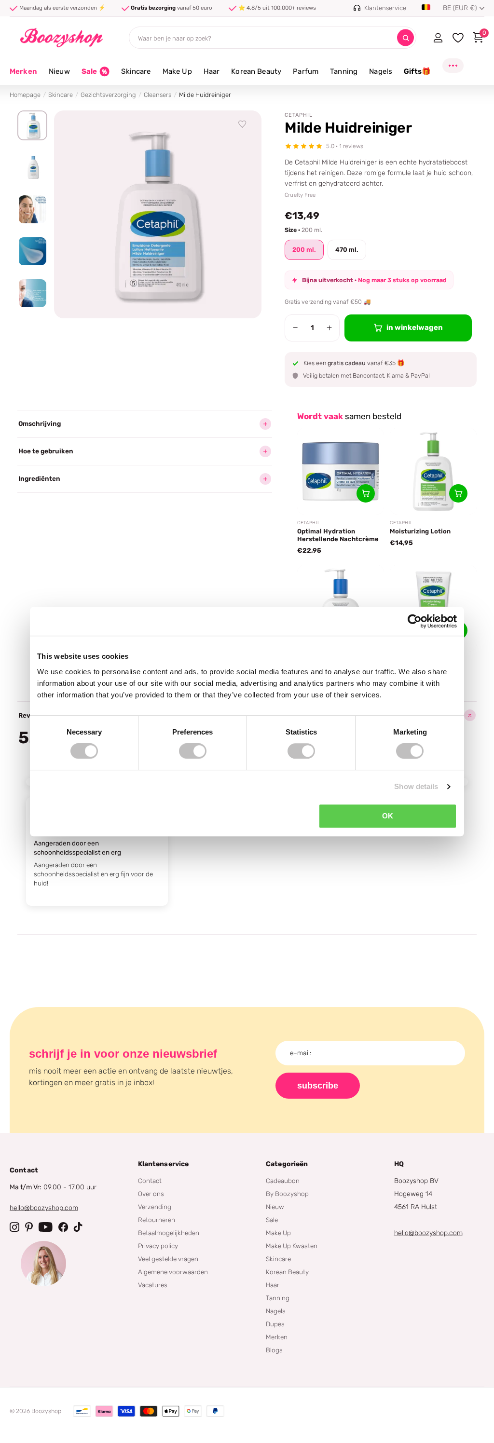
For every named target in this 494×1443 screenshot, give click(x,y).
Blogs (274, 1350)
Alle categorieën (59, 77)
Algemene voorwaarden (173, 1272)
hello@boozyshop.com (44, 1208)
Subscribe (317, 1085)
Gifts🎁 (417, 71)
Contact (150, 1180)
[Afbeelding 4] (32, 251)
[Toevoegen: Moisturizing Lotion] (458, 493)
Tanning (277, 1298)
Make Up (278, 1233)
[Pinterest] (29, 1227)
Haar (272, 1285)
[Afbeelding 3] (32, 209)
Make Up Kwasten (291, 1246)
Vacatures (152, 1285)
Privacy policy (158, 1246)
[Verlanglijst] (242, 124)
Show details (416, 786)
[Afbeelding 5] (32, 293)
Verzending (154, 1207)
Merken (23, 71)
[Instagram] (14, 1227)
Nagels (276, 1311)
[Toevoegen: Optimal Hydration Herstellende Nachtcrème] (366, 493)
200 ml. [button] (304, 249)
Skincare (60, 94)
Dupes (275, 1324)
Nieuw (275, 1207)
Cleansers (157, 94)
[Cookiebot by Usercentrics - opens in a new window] (414, 621)
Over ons (151, 1194)
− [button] (295, 327)
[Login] (438, 37)
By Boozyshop (287, 1194)
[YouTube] (46, 1227)
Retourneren (156, 1220)
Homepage (25, 94)
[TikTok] (78, 1227)
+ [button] (329, 327)
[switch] (192, 751)
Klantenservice (163, 1164)
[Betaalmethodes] (82, 1411)
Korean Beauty (287, 1272)
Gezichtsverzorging (108, 94)
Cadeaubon (283, 1180)
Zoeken (405, 37)
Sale (272, 1220)
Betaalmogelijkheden (168, 1233)
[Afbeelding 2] (32, 167)
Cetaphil (299, 115)
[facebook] (63, 1227)
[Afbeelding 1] (32, 125)
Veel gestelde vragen (168, 1259)
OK (387, 816)
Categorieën (287, 1164)
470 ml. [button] (346, 249)
